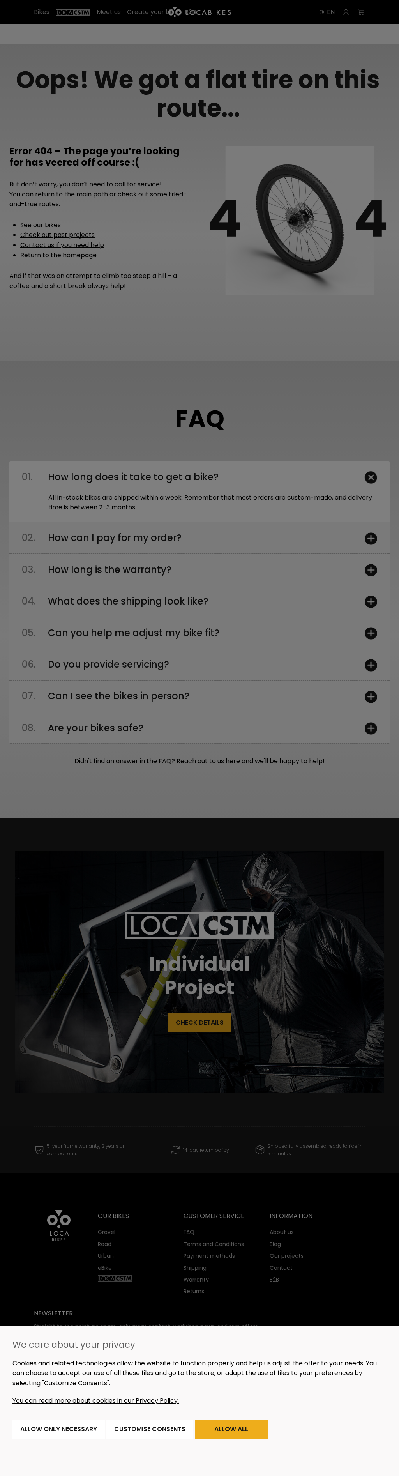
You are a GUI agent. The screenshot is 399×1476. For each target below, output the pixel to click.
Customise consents (149, 1429)
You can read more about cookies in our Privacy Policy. (95, 1400)
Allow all (231, 1429)
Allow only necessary (58, 1429)
